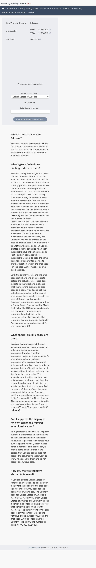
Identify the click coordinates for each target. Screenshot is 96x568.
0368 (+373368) (39, 33)
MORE (31, 12)
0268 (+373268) (39, 29)
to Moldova (29, 102)
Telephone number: (29, 108)
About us (31, 547)
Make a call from (29, 93)
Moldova (34, 39)
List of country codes (50, 8)
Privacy (39, 547)
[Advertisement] (30, 63)
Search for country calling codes (22, 8)
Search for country (72, 8)
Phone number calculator (14, 12)
